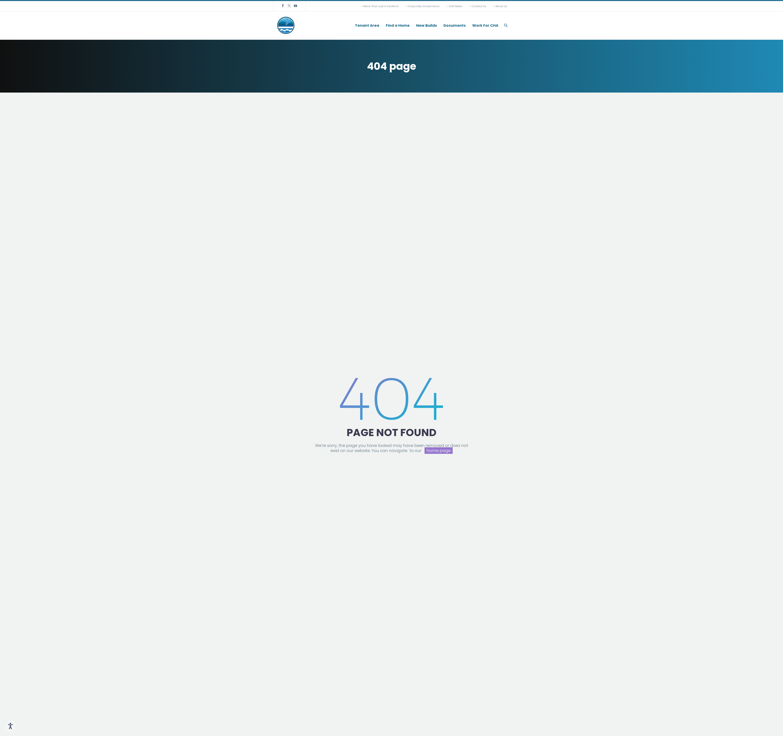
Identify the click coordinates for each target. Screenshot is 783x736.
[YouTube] (295, 5)
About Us (501, 6)
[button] (505, 25)
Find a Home (398, 25)
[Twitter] (289, 5)
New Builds (426, 25)
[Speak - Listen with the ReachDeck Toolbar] (10, 726)
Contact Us (478, 6)
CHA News (455, 6)
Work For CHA (485, 25)
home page (439, 450)
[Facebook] (282, 5)
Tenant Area (367, 25)
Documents (454, 25)
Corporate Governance (423, 6)
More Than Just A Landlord (380, 6)
